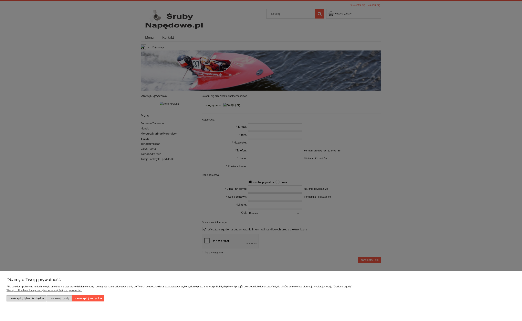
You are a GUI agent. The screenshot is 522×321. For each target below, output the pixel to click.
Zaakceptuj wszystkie (88, 298)
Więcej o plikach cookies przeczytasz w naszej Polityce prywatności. (44, 290)
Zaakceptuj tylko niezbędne (26, 298)
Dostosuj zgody (59, 298)
